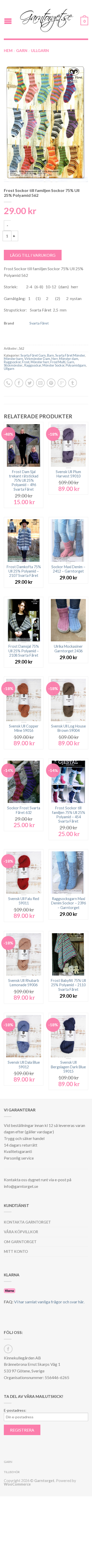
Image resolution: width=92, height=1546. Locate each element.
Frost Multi (57, 362)
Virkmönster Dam (37, 359)
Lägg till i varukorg (32, 255)
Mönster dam (68, 359)
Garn (21, 50)
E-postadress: (15, 1410)
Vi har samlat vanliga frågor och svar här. (49, 1301)
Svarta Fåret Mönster (70, 355)
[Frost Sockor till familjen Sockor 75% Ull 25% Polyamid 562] (46, 122)
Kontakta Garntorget (27, 1222)
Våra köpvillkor (21, 1232)
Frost (25, 362)
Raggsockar (32, 365)
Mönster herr (40, 362)
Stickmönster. (13, 365)
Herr (54, 359)
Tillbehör (12, 1472)
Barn (50, 355)
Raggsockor (12, 362)
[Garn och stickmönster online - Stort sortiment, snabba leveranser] (46, 19)
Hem (8, 50)
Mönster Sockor (53, 365)
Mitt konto (16, 1251)
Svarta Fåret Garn (33, 355)
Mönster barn (13, 359)
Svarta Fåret (39, 323)
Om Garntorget (20, 1242)
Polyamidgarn (76, 365)
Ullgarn (40, 50)
